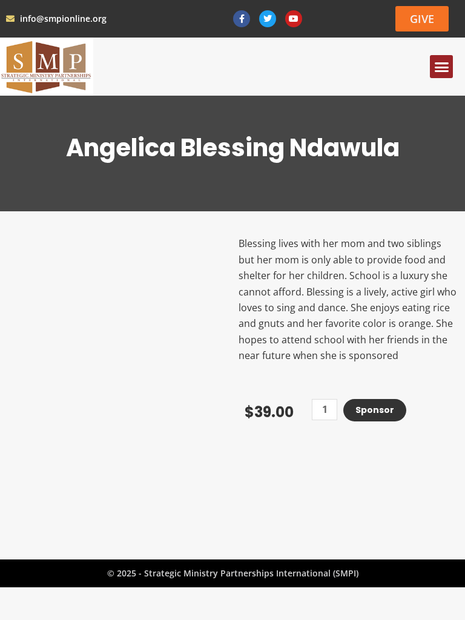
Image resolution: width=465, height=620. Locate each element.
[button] (441, 66)
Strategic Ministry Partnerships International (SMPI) (251, 573)
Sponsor (374, 410)
